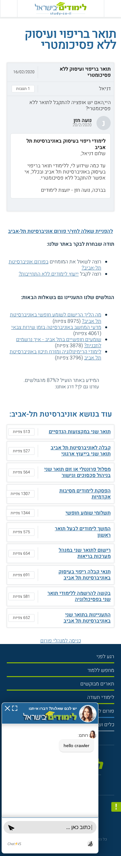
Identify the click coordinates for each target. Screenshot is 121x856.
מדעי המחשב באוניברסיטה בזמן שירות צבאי (56, 327)
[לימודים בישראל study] (60, 8)
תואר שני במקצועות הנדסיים (80, 432)
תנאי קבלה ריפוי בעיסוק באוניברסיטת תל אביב (84, 575)
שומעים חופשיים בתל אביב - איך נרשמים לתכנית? (58, 342)
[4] (32, 386)
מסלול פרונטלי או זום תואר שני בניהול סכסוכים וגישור (77, 472)
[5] (26, 386)
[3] (38, 386)
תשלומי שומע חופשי (88, 513)
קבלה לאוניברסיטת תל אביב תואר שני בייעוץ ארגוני (81, 451)
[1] (51, 386)
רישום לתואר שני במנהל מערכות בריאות (85, 553)
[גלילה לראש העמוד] (116, 839)
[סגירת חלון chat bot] (7, 708)
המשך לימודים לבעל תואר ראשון (83, 532)
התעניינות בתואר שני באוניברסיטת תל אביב (87, 618)
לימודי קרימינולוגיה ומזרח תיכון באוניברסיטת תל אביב (55, 355)
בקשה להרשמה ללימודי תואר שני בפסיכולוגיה (79, 596)
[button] (60, 79)
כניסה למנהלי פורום (60, 641)
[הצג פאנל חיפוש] (8, 8)
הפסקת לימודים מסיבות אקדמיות (85, 494)
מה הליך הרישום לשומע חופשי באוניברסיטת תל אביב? (55, 318)
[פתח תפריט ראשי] (112, 8)
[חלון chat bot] (50, 777)
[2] (44, 386)
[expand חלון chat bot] (14, 708)
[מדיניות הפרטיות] (116, 807)
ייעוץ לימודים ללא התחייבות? (49, 274)
